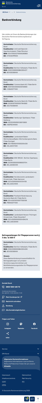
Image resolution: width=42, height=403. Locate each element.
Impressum (6, 375)
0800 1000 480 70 (13, 287)
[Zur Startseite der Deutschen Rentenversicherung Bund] (11, 4)
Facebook (34, 328)
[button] (32, 399)
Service (4, 349)
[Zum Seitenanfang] (38, 399)
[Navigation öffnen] (38, 6)
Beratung (9, 306)
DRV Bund (5, 353)
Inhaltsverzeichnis (8, 378)
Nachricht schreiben (13, 301)
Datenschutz (26, 375)
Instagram (7, 328)
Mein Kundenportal (12, 297)
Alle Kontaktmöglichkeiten (15, 310)
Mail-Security (26, 378)
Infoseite (7, 366)
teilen (7, 337)
